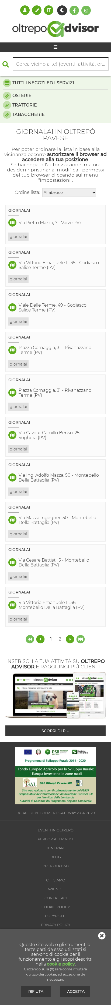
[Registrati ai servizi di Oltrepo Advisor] (36, 10)
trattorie (24, 105)
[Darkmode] (62, 10)
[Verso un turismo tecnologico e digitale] (55, 802)
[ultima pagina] (80, 638)
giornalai (18, 236)
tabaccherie (28, 114)
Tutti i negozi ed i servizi (43, 82)
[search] (7, 64)
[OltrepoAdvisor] (55, 35)
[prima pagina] (30, 638)
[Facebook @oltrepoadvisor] (74, 10)
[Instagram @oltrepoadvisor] (86, 10)
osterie (22, 95)
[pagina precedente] (41, 638)
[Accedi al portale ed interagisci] (25, 10)
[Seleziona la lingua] (48, 10)
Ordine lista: (27, 192)
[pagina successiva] (70, 638)
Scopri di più (55, 730)
